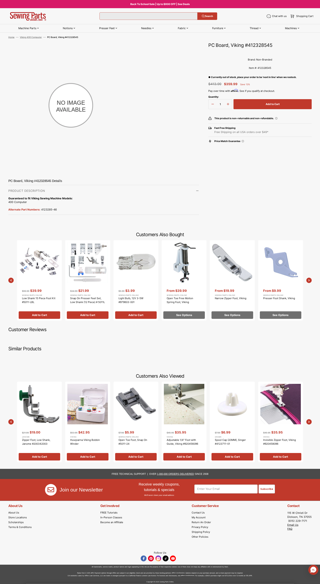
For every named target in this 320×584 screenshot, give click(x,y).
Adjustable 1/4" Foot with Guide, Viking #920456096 (182, 441)
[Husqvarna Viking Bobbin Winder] (87, 422)
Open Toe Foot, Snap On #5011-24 (132, 441)
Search (209, 16)
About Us (13, 512)
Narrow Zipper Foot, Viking (230, 298)
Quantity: (213, 96)
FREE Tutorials (109, 512)
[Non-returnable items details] (276, 118)
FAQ (289, 528)
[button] (301, 16)
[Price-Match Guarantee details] (242, 141)
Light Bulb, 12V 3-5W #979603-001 (130, 300)
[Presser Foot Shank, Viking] (280, 280)
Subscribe (266, 489)
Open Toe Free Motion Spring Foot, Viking (180, 300)
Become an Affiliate (111, 522)
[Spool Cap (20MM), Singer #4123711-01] (232, 422)
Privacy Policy (200, 527)
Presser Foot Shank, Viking (279, 298)
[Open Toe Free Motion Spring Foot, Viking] (184, 280)
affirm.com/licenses (187, 575)
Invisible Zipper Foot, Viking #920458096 (279, 441)
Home (11, 37)
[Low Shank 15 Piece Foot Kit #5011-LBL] (39, 280)
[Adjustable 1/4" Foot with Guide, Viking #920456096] (184, 422)
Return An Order (201, 522)
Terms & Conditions (20, 527)
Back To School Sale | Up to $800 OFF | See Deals (160, 4)
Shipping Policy (201, 532)
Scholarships (16, 522)
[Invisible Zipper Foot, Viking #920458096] (280, 422)
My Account (199, 517)
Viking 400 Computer (31, 37)
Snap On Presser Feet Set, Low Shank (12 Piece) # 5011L (87, 300)
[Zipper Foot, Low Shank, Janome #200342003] (39, 422)
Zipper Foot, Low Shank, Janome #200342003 (36, 441)
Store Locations (17, 517)
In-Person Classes (111, 517)
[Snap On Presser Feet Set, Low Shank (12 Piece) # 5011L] (87, 280)
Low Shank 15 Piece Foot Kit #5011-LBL (38, 300)
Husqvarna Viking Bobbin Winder (85, 441)
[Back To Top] (315, 579)
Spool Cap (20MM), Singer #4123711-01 (230, 441)
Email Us (292, 524)
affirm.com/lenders (178, 573)
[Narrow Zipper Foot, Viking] (232, 280)
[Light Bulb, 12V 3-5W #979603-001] (136, 280)
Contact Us (198, 512)
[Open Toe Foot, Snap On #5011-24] (136, 422)
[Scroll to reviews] (260, 52)
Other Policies (200, 536)
